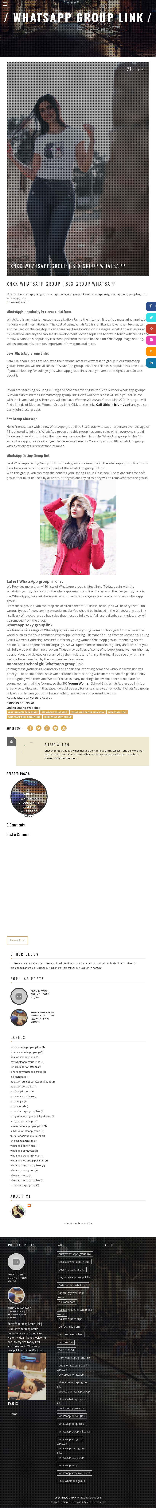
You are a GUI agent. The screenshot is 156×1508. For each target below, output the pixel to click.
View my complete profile (78, 1223)
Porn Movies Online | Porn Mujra (40, 994)
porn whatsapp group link (25, 1111)
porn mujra (16, 1101)
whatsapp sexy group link (125, 294)
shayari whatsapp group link (26, 1126)
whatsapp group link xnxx (76, 294)
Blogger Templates (60, 1502)
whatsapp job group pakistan (27, 1160)
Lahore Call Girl (32, 967)
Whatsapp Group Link (80, 17)
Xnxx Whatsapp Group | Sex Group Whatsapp (67, 266)
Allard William (57, 744)
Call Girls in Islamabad (113, 405)
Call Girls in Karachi (21, 963)
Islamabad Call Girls (90, 963)
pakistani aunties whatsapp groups (30, 1081)
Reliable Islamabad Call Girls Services (29, 698)
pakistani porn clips (21, 1086)
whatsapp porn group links (25, 1165)
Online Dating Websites (23, 707)
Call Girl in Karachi (91, 967)
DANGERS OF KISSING (20, 703)
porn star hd (17, 1106)
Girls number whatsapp (20, 294)
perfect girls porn (20, 1091)
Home (13, 1414)
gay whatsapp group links (25, 1062)
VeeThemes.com (96, 1502)
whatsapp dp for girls (22, 1145)
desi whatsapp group (22, 1057)
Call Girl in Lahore (51, 967)
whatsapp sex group (22, 1170)
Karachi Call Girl (71, 967)
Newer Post (17, 940)
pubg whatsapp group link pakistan (30, 1116)
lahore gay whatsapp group (26, 1071)
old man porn (18, 1076)
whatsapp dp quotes (22, 1150)
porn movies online (21, 1096)
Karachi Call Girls (43, 963)
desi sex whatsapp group (25, 1052)
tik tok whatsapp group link (25, 1136)
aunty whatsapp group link (25, 1047)
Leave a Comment (19, 302)
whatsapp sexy (100, 294)
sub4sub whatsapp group (25, 1131)
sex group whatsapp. (47, 294)
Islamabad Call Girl (113, 963)
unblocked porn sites (22, 1140)
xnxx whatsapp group (58, 716)
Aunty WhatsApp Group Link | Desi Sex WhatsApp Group (29, 804)
